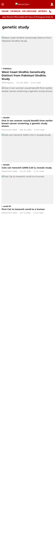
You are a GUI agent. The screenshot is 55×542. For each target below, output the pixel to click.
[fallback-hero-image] (27, 50)
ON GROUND (29, 11)
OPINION (15, 11)
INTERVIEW (44, 11)
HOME (5, 11)
